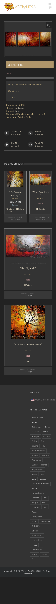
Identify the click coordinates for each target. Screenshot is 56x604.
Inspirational (38, 469)
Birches (35, 432)
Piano (44, 502)
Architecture (37, 417)
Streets (35, 531)
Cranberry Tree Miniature (28, 344)
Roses (34, 512)
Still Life (36, 526)
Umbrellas (37, 549)
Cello (34, 441)
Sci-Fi (34, 521)
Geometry (36, 460)
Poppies (35, 507)
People (35, 502)
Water (35, 554)
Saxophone (37, 516)
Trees (34, 545)
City (42, 441)
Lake (34, 479)
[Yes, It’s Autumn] (41, 179)
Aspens (35, 422)
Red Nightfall (28, 268)
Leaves (43, 479)
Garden (45, 455)
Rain (45, 507)
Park (45, 498)
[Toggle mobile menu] (50, 4)
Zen (33, 559)
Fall (44, 446)
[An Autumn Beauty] (15, 179)
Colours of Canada (15, 217)
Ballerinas (36, 427)
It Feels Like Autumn (40, 217)
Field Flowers (38, 450)
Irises (34, 474)
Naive (34, 488)
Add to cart (12, 210)
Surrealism (37, 540)
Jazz (42, 474)
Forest (18, 111)
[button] (49, 25)
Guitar (35, 465)
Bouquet (36, 436)
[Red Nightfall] (28, 246)
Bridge (46, 436)
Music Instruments (40, 483)
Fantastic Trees (27, 293)
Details (21, 209)
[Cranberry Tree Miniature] (28, 322)
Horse (44, 465)
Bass (47, 427)
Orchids (35, 498)
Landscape (19, 108)
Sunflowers (37, 535)
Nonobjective (38, 493)
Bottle (45, 432)
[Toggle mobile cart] (50, 7)
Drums (35, 446)
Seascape (45, 521)
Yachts (44, 554)
